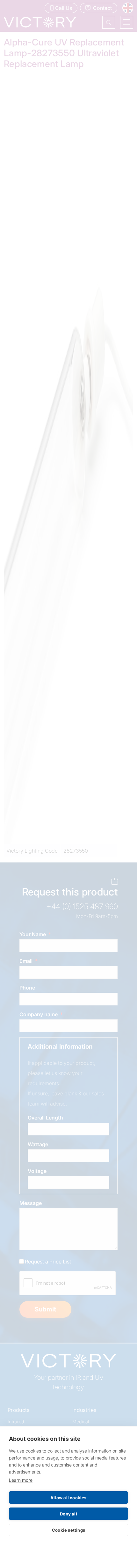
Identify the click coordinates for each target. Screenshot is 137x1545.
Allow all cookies (68, 1497)
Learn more (20, 1480)
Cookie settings (68, 1530)
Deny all (68, 1513)
